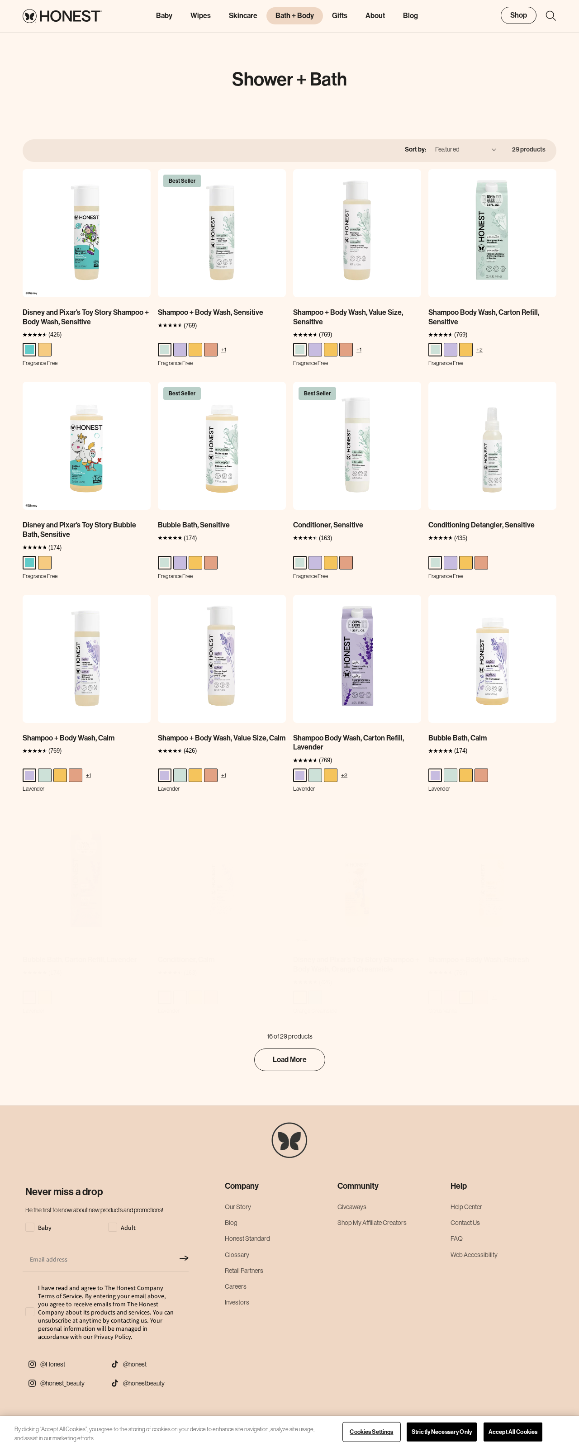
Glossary (237, 1254)
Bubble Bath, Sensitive (194, 525)
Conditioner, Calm (186, 959)
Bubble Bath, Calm (457, 738)
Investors (237, 1302)
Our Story (238, 1206)
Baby (164, 15)
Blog (231, 1222)
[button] (546, 16)
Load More (290, 1059)
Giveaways (351, 1206)
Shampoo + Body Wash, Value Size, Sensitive (348, 317)
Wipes (200, 15)
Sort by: (415, 149)
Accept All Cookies (513, 1431)
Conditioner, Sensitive (328, 525)
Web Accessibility (474, 1254)
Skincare (243, 15)
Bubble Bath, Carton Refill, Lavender (80, 959)
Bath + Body (294, 15)
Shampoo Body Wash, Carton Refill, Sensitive (483, 317)
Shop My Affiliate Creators (372, 1222)
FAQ (457, 1238)
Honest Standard (247, 1238)
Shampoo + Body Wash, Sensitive (210, 312)
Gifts (339, 15)
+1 (223, 349)
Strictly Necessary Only (442, 1431)
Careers (236, 1286)
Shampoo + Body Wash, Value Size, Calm (221, 738)
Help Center (466, 1206)
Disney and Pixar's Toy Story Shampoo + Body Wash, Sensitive (86, 317)
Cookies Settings (371, 1431)
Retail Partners (244, 1270)
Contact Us (465, 1222)
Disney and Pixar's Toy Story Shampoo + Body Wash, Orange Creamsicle (356, 964)
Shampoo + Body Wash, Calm (68, 738)
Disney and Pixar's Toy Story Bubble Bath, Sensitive (79, 530)
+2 (479, 349)
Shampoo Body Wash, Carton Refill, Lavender (348, 743)
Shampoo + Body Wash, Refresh (478, 959)
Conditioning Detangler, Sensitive (481, 525)
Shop (518, 15)
